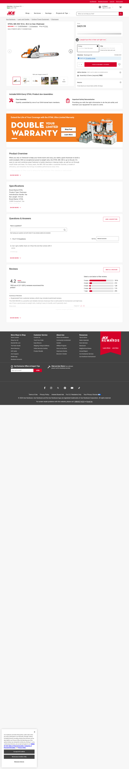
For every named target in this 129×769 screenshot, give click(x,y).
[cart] (121, 7)
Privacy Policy (44, 394)
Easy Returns (37, 343)
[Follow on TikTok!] (79, 387)
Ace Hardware (11, 19)
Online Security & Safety (41, 348)
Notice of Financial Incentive (16, 746)
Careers (58, 343)
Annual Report (83, 351)
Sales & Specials (84, 340)
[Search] (121, 14)
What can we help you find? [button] (86, 13)
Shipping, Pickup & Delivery (41, 345)
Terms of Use (33, 394)
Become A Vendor (61, 354)
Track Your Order (39, 340)
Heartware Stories (61, 351)
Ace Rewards (93, 1)
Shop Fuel (68, 129)
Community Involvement (63, 340)
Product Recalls (38, 351)
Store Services (83, 343)
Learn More (68, 135)
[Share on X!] (58, 387)
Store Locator (119, 1)
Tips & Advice (83, 337)
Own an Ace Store (61, 348)
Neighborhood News (85, 348)
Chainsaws (55, 19)
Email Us (89, 401)
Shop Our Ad (14, 340)
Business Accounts (103, 1)
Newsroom (82, 345)
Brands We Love (15, 343)
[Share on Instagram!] (51, 387)
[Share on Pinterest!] (65, 387)
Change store (117, 54)
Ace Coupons (15, 354)
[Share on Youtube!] (72, 387)
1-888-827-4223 (79, 401)
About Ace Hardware (62, 337)
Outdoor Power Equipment (40, 19)
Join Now (115, 348)
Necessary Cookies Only (19, 756)
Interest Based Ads (58, 394)
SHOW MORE (14, 175)
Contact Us (37, 337)
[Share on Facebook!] (44, 387)
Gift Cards (14, 351)
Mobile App (14, 356)
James (13, 248)
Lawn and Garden (24, 19)
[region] (19, 748)
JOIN (37, 370)
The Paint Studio (15, 345)
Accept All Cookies (19, 751)
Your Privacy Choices (91, 394)
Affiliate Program (61, 345)
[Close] (34, 732)
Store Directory (15, 348)
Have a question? (16, 226)
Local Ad (112, 1)
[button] (99, 14)
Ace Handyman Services (86, 354)
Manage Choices (19, 761)
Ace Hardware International (87, 356)
